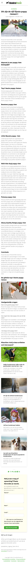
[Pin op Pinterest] (15, 471)
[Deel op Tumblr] (19, 471)
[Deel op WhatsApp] (8, 471)
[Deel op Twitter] (12, 471)
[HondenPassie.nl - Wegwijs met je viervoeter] (14, 2)
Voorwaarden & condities (8, 559)
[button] (2, 2)
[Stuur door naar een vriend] (14, 471)
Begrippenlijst (21, 561)
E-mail (6, 512)
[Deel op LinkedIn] (17, 471)
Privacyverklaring (20, 559)
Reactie (6, 493)
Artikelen (14, 9)
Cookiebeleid (7, 561)
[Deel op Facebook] (10, 471)
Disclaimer (14, 561)
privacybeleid (4, 551)
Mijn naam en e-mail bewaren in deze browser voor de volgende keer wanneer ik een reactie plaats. (13, 521)
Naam (6, 505)
